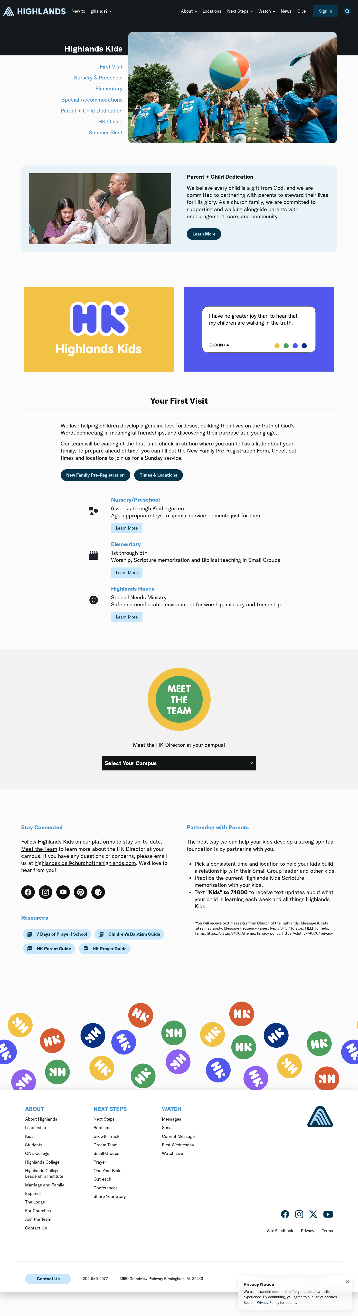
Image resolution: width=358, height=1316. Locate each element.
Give (301, 11)
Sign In (325, 11)
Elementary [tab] (108, 88)
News (286, 11)
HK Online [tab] (110, 121)
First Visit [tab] (111, 66)
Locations (212, 11)
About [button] (187, 11)
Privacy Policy (268, 1302)
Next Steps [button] (237, 11)
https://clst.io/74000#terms (231, 933)
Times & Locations (158, 475)
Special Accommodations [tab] (91, 99)
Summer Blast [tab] (105, 132)
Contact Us (48, 1278)
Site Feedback (280, 1231)
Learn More (127, 528)
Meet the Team (39, 848)
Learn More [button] (204, 234)
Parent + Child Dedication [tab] (91, 110)
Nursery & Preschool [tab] (98, 77)
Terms (327, 1231)
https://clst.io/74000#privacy (307, 933)
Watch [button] (264, 11)
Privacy (307, 1231)
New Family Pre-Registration (95, 475)
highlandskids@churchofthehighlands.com (85, 863)
